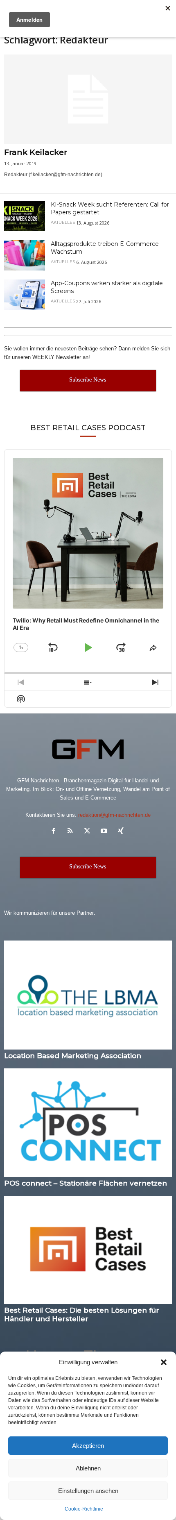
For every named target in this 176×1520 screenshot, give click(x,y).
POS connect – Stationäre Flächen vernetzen (85, 1183)
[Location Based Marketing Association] (88, 995)
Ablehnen (88, 1468)
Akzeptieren (88, 1445)
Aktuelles (63, 222)
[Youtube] (105, 832)
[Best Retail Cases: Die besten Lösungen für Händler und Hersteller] (88, 1250)
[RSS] (72, 832)
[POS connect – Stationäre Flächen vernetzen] (88, 1122)
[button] (164, 1362)
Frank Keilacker (35, 152)
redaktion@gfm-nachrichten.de (114, 815)
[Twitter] (89, 832)
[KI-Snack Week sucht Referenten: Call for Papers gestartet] (24, 216)
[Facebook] (55, 832)
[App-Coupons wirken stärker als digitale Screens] (24, 294)
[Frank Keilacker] (88, 99)
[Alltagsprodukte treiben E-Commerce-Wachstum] (24, 255)
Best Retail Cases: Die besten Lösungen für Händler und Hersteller (81, 1314)
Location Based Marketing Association (72, 1056)
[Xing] (121, 832)
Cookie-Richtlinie (84, 1509)
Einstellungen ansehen (88, 1490)
